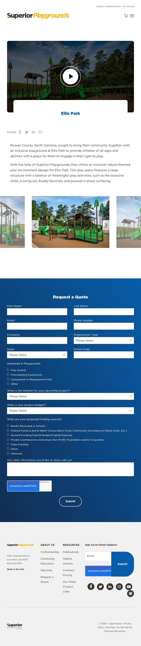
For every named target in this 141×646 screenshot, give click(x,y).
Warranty (47, 570)
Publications (71, 552)
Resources (71, 545)
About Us (47, 545)
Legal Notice (115, 623)
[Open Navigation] (132, 15)
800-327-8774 (128, 6)
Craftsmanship (50, 552)
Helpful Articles (68, 561)
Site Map (111, 627)
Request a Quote (47, 579)
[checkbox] (70, 377)
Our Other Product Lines (69, 586)
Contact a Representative (108, 6)
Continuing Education (48, 561)
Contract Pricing (68, 573)
